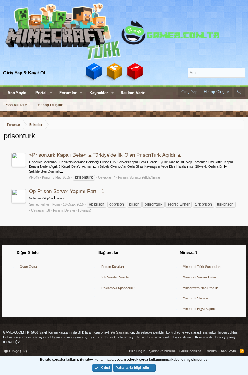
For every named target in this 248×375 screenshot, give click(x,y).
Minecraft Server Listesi (200, 277)
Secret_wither (39, 204)
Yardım (211, 351)
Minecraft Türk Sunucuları (202, 266)
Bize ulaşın (137, 351)
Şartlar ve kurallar (162, 351)
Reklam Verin (133, 92)
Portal (41, 92)
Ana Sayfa (17, 92)
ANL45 (34, 177)
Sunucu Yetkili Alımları (145, 177)
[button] (51, 93)
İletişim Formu (146, 337)
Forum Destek (105, 337)
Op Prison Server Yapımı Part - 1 (66, 191)
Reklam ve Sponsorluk (118, 288)
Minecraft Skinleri (195, 298)
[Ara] (239, 92)
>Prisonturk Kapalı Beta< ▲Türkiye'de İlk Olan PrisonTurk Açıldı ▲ (105, 155)
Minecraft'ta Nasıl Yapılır (200, 288)
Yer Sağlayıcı (120, 332)
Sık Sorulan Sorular (115, 277)
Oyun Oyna (28, 266)
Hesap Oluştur (50, 105)
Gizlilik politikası (190, 351)
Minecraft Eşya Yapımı (199, 309)
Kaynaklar (99, 92)
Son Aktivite (16, 105)
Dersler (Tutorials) (77, 210)
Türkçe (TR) (17, 351)
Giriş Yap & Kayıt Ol (24, 72)
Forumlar (68, 92)
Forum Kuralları (112, 266)
